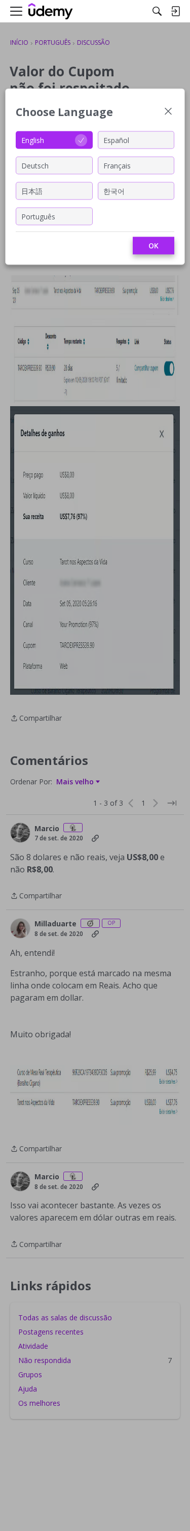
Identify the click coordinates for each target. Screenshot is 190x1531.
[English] (50, 11)
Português (38, 216)
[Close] (168, 112)
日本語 (32, 190)
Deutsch (35, 165)
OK (153, 245)
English (32, 140)
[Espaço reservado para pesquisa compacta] (157, 11)
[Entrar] (175, 11)
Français (117, 165)
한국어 (114, 190)
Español (116, 140)
